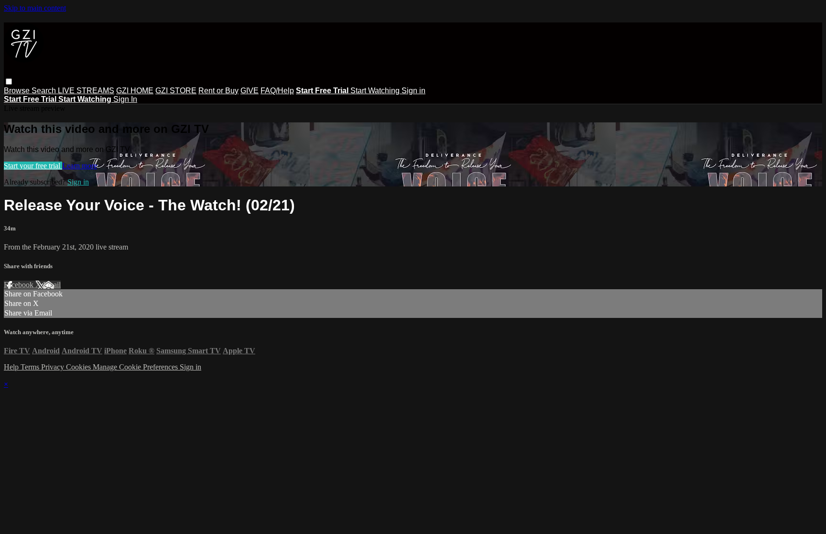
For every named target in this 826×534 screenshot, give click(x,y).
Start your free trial (33, 166)
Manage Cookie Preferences (136, 367)
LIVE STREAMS (86, 91)
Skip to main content (35, 8)
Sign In (125, 99)
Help (12, 367)
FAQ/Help (277, 91)
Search (45, 91)
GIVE (249, 91)
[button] (9, 81)
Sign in (413, 91)
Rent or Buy (218, 91)
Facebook (19, 285)
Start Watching (376, 91)
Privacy (53, 367)
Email (52, 285)
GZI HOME (134, 91)
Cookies (79, 367)
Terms (31, 367)
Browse (18, 91)
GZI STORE (175, 91)
